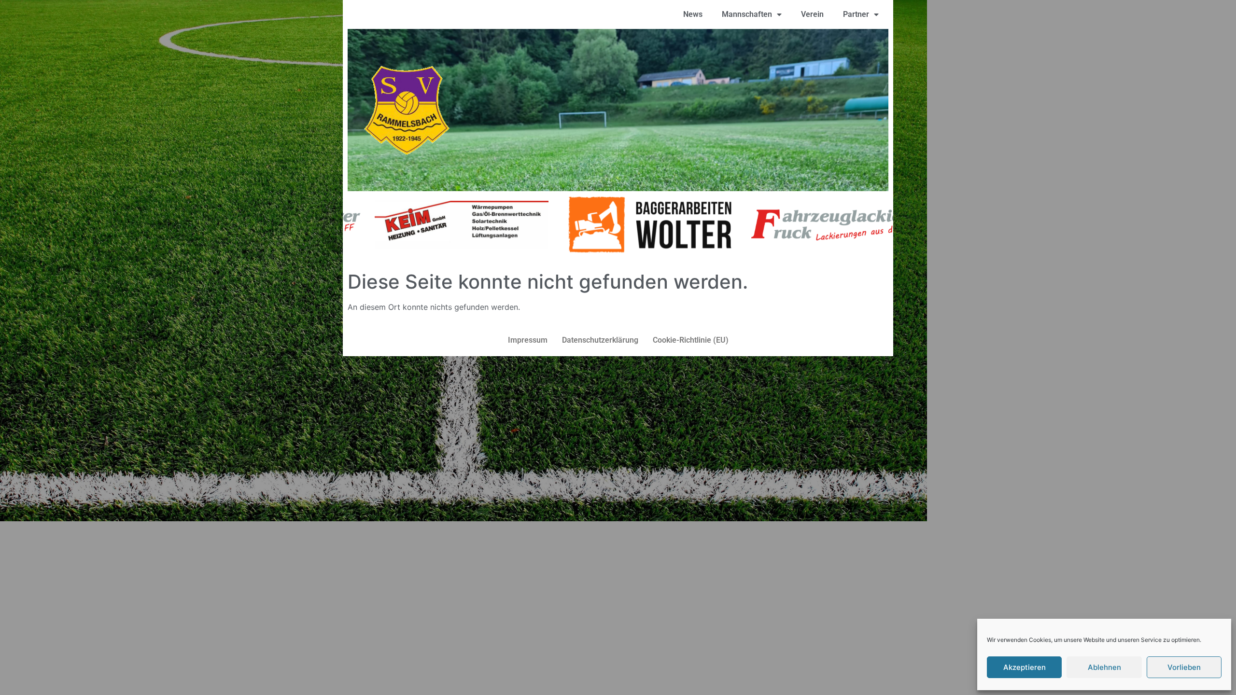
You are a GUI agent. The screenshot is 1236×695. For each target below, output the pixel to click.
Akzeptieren (1024, 667)
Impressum (528, 340)
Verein (812, 14)
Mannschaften (747, 14)
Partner (856, 14)
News (692, 14)
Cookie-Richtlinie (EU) (691, 340)
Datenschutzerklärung (600, 340)
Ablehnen (1104, 667)
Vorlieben (1184, 667)
